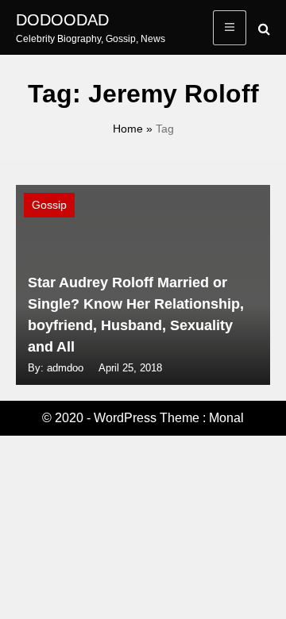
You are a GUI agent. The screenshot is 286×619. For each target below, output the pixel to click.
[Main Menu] (229, 27)
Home (128, 128)
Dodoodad (62, 20)
